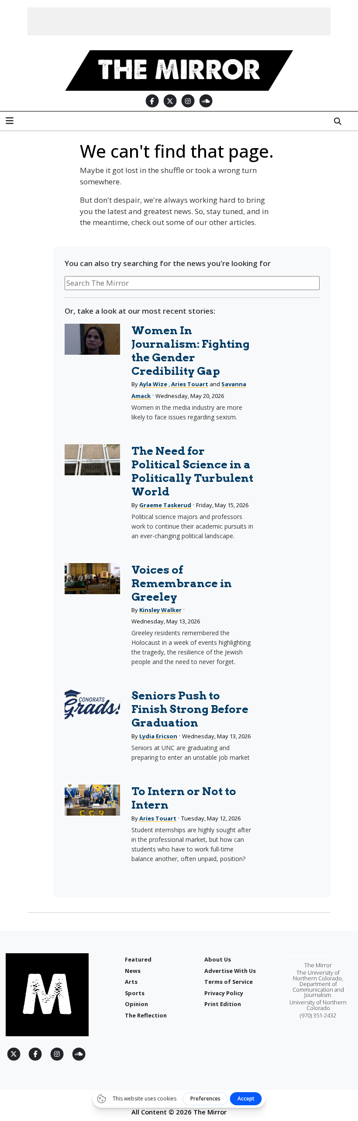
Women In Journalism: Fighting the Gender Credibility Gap (190, 350)
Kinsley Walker (160, 610)
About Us (217, 959)
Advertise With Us (230, 971)
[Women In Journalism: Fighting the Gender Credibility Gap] (92, 339)
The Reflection (146, 1015)
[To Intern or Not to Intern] (92, 800)
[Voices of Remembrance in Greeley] (92, 578)
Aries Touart (189, 384)
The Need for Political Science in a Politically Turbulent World (192, 471)
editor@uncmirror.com (318, 956)
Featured (138, 959)
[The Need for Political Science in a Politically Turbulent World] (92, 459)
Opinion (136, 1004)
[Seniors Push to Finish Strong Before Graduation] (92, 704)
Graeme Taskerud (165, 505)
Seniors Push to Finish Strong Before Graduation (189, 709)
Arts (131, 982)
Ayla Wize (153, 384)
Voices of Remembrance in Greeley (181, 583)
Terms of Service (228, 982)
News (133, 971)
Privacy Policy (223, 993)
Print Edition (222, 1004)
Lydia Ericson (158, 736)
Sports (135, 993)
